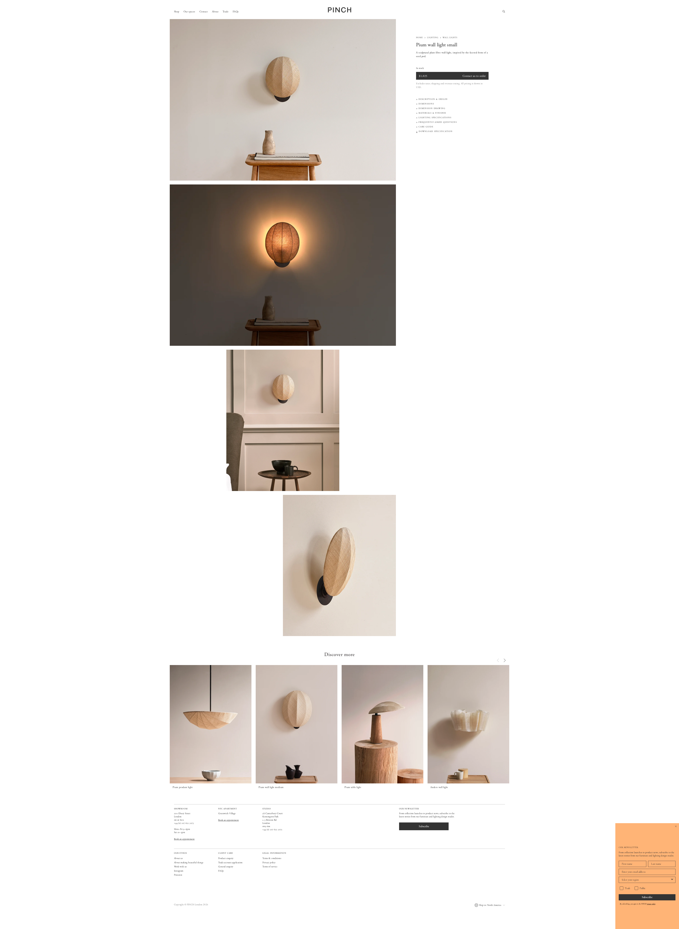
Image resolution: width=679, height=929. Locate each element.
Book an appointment (184, 839)
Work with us (180, 866)
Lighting (432, 38)
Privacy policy (268, 862)
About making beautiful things (188, 862)
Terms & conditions (271, 858)
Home (419, 38)
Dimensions (426, 104)
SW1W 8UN (179, 820)
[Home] (339, 10)
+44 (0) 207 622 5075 (184, 823)
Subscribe (647, 897)
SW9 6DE (266, 826)
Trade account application (230, 862)
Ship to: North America (490, 905)
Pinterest (178, 875)
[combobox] (646, 880)
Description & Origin (433, 99)
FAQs (236, 11)
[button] (505, 660)
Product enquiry (226, 858)
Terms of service (269, 866)
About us (178, 858)
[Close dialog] (676, 826)
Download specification (436, 132)
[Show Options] (672, 880)
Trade (225, 11)
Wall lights (450, 38)
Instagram (178, 870)
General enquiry (225, 866)
